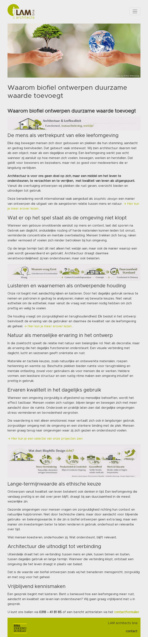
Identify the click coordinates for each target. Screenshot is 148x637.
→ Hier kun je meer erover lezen (48, 326)
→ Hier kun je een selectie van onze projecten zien (46, 438)
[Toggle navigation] (135, 11)
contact (131, 631)
